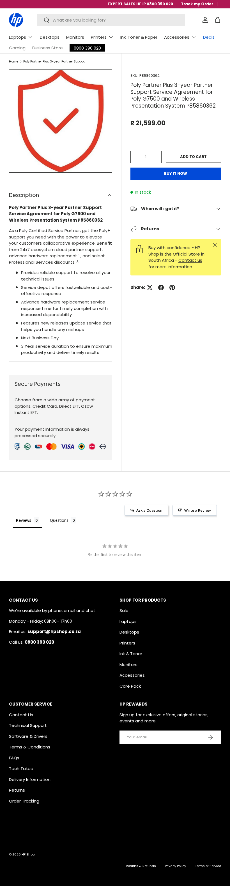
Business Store (47, 48)
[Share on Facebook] (161, 287)
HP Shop (28, 854)
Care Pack (130, 686)
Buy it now (175, 173)
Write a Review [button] (197, 510)
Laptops (128, 621)
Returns (17, 790)
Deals (209, 37)
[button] (217, 20)
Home (13, 61)
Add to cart (193, 156)
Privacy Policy (175, 866)
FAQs (14, 758)
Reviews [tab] (23, 520)
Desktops (49, 37)
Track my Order (197, 4)
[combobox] (111, 20)
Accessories (132, 675)
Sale (123, 610)
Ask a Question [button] (149, 510)
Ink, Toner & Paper (138, 37)
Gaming (17, 48)
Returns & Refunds (141, 866)
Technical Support (28, 725)
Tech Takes (21, 768)
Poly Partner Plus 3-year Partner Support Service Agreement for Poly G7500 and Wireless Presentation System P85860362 (54, 61)
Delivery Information (29, 779)
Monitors (75, 37)
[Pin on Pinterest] (172, 287)
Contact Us (21, 715)
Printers (127, 643)
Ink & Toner (130, 654)
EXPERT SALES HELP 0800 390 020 (140, 4)
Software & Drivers (28, 736)
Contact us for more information (175, 263)
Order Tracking (24, 801)
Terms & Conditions (29, 747)
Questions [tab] (59, 520)
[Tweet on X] (149, 287)
